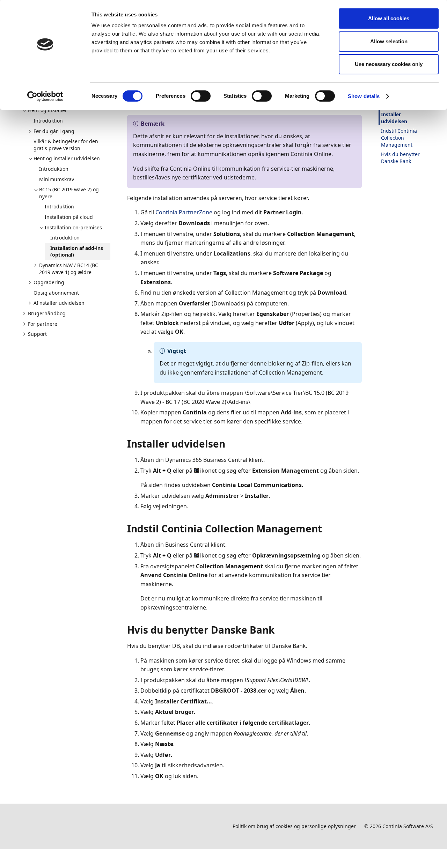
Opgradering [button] (49, 282)
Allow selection (389, 41)
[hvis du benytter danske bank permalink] (278, 629)
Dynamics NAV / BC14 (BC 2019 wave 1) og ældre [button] (68, 268)
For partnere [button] (42, 323)
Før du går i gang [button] (54, 131)
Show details (364, 96)
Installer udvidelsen (394, 118)
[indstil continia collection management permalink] (326, 528)
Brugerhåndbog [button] (47, 313)
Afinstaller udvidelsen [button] (59, 303)
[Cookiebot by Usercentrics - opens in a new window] (45, 96)
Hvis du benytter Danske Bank (400, 157)
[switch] (201, 96)
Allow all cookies (388, 18)
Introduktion (48, 120)
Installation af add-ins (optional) (76, 251)
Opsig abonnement (56, 292)
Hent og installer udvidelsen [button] (67, 158)
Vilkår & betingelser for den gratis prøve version (66, 145)
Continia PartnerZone (183, 212)
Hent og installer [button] (47, 110)
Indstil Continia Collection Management (399, 137)
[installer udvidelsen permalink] (229, 443)
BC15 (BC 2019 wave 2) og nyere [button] (69, 193)
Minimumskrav (56, 179)
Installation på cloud (69, 217)
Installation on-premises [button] (73, 227)
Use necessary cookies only (389, 64)
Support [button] (37, 334)
